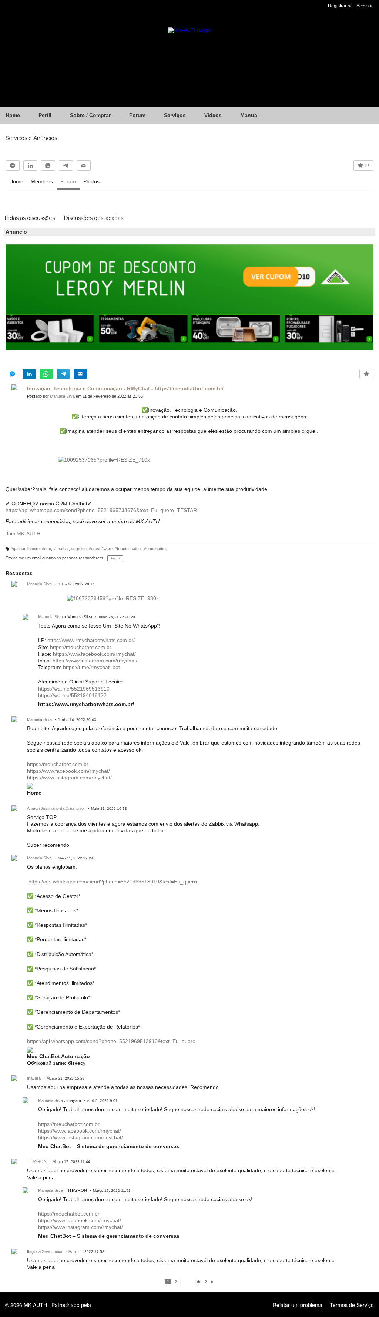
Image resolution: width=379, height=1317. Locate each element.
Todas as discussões (29, 218)
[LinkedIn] (30, 165)
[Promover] (366, 374)
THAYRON (37, 1161)
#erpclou (79, 548)
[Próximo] (212, 1282)
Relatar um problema (297, 1304)
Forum (68, 181)
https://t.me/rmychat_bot (91, 667)
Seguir (115, 558)
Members (42, 181)
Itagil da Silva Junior (45, 1251)
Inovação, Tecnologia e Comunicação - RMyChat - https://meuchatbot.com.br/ (125, 388)
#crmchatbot (155, 548)
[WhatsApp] (48, 165)
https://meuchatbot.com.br (80, 647)
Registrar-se (340, 6)
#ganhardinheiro (25, 548)
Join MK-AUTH (23, 534)
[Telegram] (66, 165)
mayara (34, 1078)
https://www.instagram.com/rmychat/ (95, 660)
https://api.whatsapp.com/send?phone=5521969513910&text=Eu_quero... (114, 882)
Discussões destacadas (93, 218)
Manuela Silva (62, 396)
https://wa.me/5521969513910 (74, 689)
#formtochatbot (128, 548)
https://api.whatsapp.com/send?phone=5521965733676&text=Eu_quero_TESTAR (101, 510)
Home (16, 181)
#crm (46, 548)
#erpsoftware (101, 548)
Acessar (364, 6)
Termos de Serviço (352, 1304)
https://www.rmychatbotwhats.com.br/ (91, 640)
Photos (91, 181)
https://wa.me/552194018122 (72, 695)
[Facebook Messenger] (13, 165)
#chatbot (61, 548)
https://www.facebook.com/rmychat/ (94, 654)
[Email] (84, 165)
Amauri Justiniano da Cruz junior (56, 808)
